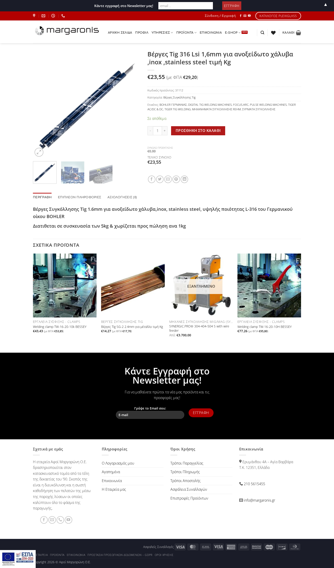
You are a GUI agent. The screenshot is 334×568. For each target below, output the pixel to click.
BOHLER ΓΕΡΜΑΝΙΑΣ (173, 105)
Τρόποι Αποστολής (185, 480)
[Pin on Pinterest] (176, 179)
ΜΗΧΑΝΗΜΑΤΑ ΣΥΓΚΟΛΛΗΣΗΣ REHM (216, 109)
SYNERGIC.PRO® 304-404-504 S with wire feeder (199, 328)
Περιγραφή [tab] (42, 197)
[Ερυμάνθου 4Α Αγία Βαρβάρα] (34, 16)
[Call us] (60, 520)
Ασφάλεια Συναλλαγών (188, 489)
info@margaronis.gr (259, 500)
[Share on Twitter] (160, 179)
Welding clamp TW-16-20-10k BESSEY (59, 327)
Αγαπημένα (111, 471)
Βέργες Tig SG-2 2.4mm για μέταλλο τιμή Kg (132, 327)
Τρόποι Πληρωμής (185, 471)
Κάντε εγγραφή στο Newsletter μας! (123, 5)
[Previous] (41, 104)
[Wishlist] (273, 33)
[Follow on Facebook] (240, 16)
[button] (220, 16)
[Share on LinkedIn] (184, 179)
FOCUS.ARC (241, 105)
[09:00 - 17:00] (53, 16)
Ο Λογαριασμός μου (118, 463)
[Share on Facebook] (151, 179)
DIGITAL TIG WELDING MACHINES (210, 105)
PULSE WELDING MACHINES (268, 105)
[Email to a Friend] (168, 179)
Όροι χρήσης (164, 555)
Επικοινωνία (211, 32)
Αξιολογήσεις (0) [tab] (122, 197)
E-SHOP (231, 32)
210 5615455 (254, 483)
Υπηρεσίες (161, 32)
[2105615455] (63, 16)
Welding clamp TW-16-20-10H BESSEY (264, 327)
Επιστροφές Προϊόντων (189, 498)
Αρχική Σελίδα (120, 32)
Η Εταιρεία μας (114, 489)
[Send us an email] (245, 16)
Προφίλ (141, 32)
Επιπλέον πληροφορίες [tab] (79, 197)
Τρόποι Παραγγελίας (186, 463)
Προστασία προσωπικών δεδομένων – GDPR (119, 555)
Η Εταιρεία (40, 555)
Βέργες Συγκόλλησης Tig (179, 97)
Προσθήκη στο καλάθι (198, 130)
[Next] (133, 104)
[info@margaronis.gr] (44, 16)
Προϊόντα (57, 555)
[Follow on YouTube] (249, 16)
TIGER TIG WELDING (178, 109)
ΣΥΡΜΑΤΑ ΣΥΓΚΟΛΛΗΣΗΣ (258, 109)
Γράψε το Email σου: (150, 408)
